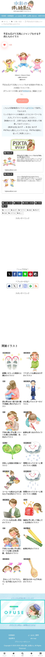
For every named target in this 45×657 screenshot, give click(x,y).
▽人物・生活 (8, 203)
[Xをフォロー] (14, 286)
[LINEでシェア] (25, 274)
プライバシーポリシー (22, 642)
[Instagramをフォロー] (25, 286)
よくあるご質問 (33, 635)
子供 (5, 206)
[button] (35, 274)
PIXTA (30, 108)
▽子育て (18, 203)
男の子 (37, 210)
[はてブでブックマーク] (19, 274)
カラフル (12, 213)
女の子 (15, 210)
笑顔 (30, 210)
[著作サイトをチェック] (9, 286)
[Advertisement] (22, 242)
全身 (5, 213)
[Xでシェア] (9, 274)
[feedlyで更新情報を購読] (30, 286)
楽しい (21, 213)
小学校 (39, 203)
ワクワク (22, 210)
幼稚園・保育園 (29, 203)
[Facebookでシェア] (14, 274)
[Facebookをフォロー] (19, 286)
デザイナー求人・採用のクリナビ (22, 625)
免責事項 (12, 638)
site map (33, 638)
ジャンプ (6, 210)
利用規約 (25, 91)
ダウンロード (22, 101)
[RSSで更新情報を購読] (35, 286)
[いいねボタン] (4, 45)
